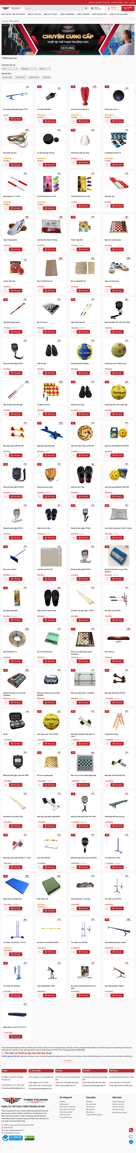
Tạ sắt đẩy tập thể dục (46, 153)
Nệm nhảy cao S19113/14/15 (14, 1027)
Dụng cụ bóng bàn (67, 14)
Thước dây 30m (77, 240)
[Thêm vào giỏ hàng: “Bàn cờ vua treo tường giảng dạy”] (73, 785)
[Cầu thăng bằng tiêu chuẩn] (119, 928)
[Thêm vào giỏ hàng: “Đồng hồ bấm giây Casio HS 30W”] (5, 785)
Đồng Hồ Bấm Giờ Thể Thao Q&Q (117, 322)
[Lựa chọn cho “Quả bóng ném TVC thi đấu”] (39, 744)
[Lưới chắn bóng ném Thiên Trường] (119, 514)
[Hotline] (129, 1130)
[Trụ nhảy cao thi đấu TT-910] (17, 928)
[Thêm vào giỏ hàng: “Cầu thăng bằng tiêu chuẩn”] (107, 952)
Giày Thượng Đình (10, 240)
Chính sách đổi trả (65, 1114)
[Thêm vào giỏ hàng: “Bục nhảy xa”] (107, 661)
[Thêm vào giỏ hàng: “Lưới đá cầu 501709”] (39, 579)
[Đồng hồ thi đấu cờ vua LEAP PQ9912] (119, 555)
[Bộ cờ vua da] (51, 308)
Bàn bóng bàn (90, 1109)
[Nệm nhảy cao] (51, 885)
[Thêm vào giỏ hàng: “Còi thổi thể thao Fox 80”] (73, 206)
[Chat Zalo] (129, 1136)
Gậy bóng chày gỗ (78, 322)
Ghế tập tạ (89, 1101)
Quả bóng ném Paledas (80, 363)
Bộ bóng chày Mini (10, 611)
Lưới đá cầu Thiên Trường (47, 240)
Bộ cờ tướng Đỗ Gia (78, 281)
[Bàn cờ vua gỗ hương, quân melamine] (85, 638)
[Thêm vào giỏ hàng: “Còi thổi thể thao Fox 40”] (39, 208)
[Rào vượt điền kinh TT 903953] (85, 679)
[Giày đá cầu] (51, 350)
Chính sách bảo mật (66, 1117)
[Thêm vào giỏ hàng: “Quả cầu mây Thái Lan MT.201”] (73, 455)
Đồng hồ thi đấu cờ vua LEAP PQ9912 (116, 570)
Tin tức (126, 2)
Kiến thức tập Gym (118, 1104)
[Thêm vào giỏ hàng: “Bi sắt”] (5, 744)
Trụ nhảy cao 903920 (11, 986)
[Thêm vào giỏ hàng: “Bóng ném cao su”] (107, 121)
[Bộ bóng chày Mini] (17, 597)
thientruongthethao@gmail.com (14, 1130)
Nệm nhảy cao (42, 899)
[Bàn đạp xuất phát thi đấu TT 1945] (17, 844)
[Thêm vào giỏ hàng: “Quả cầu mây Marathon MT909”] (107, 455)
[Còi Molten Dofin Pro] (119, 139)
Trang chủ (5, 21)
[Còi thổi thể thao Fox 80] (85, 182)
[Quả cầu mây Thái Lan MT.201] (85, 432)
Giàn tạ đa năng (91, 1104)
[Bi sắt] (17, 720)
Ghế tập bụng (90, 1107)
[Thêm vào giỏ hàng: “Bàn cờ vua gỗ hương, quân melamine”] (73, 661)
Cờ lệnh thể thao (43, 405)
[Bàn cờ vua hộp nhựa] (119, 226)
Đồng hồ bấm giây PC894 (13, 363)
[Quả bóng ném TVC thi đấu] (51, 720)
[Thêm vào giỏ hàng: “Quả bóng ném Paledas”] (73, 373)
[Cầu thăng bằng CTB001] (119, 972)
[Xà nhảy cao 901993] (119, 597)
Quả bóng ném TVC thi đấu (47, 734)
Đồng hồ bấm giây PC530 (80, 569)
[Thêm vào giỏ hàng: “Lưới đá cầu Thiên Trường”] (39, 249)
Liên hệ (132, 2)
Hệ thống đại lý (64, 1104)
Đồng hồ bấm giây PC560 (80, 528)
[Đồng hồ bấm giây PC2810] (17, 473)
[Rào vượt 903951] (51, 844)
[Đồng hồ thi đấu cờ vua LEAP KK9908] (51, 679)
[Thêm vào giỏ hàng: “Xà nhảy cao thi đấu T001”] (5, 826)
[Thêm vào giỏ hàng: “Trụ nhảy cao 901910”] (107, 908)
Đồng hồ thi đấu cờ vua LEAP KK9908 (48, 694)
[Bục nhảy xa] (119, 638)
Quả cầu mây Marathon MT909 (117, 446)
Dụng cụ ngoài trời (99, 14)
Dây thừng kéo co (10, 652)
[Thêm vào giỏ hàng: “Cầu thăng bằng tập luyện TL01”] (5, 119)
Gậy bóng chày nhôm (11, 322)
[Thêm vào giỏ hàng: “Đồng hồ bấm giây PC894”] (5, 373)
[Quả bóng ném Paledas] (85, 350)
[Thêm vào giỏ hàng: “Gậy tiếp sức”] (107, 206)
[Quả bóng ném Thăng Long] (119, 350)
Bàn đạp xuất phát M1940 (13, 446)
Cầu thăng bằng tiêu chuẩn (115, 942)
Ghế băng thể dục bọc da (114, 817)
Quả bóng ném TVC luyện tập (116, 405)
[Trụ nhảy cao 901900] (85, 928)
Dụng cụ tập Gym (34, 14)
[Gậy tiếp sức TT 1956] (17, 182)
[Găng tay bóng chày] (51, 473)
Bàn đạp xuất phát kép (46, 446)
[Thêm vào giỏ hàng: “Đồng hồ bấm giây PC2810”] (5, 496)
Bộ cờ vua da (42, 322)
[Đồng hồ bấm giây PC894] (17, 350)
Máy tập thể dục (18, 14)
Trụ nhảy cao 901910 (113, 899)
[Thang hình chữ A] (119, 720)
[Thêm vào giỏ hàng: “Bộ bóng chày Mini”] (5, 620)
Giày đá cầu (41, 363)
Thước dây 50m (9, 281)
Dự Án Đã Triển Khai (116, 2)
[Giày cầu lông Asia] (119, 267)
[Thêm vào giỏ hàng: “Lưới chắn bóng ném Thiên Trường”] (107, 538)
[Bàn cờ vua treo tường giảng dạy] (85, 761)
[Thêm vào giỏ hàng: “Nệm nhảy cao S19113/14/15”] (5, 1037)
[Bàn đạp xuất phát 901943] (119, 679)
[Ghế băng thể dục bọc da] (119, 803)
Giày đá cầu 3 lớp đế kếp (46, 611)
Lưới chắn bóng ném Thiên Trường (118, 528)
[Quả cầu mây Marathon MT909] (119, 432)
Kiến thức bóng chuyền (120, 1112)
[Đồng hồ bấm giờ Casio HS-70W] (85, 803)
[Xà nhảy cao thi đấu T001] (17, 803)
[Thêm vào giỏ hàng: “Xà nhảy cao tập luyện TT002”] (73, 620)
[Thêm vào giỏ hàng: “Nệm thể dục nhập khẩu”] (5, 908)
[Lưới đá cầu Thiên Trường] (51, 226)
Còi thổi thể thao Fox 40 (46, 196)
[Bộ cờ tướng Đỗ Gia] (85, 267)
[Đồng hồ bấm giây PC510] (17, 514)
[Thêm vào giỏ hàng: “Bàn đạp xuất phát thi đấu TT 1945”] (5, 867)
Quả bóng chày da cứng (80, 153)
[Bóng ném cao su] (119, 96)
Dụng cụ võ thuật (50, 14)
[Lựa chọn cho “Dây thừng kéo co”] (5, 661)
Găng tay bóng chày (45, 487)
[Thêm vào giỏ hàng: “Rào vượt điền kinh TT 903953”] (73, 702)
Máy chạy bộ (6, 14)
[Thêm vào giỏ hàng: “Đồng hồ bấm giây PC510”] (5, 538)
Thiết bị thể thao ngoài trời (94, 1114)
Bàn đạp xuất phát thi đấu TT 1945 (16, 858)
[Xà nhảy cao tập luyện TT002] (85, 597)
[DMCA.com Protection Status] (30, 1138)
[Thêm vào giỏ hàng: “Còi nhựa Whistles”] (39, 121)
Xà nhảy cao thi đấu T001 (13, 817)
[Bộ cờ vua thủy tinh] (51, 638)
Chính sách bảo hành (66, 1112)
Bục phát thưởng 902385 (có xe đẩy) (83, 987)
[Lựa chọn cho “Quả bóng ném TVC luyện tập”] (107, 414)
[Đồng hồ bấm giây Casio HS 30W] (17, 761)
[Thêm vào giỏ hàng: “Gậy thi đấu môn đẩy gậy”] (5, 414)
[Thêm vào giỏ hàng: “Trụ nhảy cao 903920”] (5, 995)
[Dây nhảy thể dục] (17, 139)
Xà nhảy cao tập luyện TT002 (82, 611)
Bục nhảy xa (109, 652)
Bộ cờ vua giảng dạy (45, 775)
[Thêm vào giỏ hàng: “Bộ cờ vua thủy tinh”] (39, 661)
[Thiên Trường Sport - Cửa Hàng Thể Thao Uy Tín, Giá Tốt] (11, 8)
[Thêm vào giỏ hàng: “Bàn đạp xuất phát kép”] (39, 455)
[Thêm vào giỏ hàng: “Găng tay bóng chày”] (39, 496)
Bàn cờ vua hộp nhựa (113, 240)
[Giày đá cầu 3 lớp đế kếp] (51, 597)
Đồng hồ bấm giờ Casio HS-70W (83, 817)
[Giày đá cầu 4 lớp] (51, 514)
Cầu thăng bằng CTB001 (114, 986)
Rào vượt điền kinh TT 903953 (82, 693)
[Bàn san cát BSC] (17, 555)
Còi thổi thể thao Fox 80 (80, 196)
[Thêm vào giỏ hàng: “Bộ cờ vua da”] (39, 332)
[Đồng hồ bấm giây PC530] (85, 555)
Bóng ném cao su (111, 109)
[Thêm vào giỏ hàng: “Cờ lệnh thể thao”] (39, 414)
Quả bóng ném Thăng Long (115, 363)
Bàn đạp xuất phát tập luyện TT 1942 (83, 735)
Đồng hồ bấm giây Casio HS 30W (15, 775)
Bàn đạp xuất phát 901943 (115, 693)
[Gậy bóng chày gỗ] (85, 308)
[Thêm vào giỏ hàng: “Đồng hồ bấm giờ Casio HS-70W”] (73, 826)
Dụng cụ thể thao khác (119, 14)
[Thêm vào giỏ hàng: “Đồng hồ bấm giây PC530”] (73, 579)
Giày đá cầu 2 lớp (77, 405)
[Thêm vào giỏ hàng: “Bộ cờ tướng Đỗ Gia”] (73, 290)
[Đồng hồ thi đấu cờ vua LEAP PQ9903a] (17, 679)
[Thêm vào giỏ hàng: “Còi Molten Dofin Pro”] (107, 165)
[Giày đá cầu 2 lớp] (85, 391)
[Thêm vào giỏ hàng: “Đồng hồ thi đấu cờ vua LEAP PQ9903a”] (5, 702)
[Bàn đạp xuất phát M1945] (119, 761)
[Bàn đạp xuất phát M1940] (17, 432)
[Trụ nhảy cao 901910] (119, 885)
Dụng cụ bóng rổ (83, 14)
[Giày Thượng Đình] (17, 226)
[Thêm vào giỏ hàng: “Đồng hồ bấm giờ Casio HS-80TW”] (73, 867)
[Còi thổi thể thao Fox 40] (51, 182)
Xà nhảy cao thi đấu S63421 (48, 942)
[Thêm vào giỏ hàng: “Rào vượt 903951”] (39, 867)
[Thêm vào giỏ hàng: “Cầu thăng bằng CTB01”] (39, 995)
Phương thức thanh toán (67, 1109)
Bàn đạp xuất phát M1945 (115, 775)
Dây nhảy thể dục (10, 153)
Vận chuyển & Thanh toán (102, 2)
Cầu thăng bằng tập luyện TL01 (15, 109)
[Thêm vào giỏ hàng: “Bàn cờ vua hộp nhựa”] (107, 249)
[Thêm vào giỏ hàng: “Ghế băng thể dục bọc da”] (107, 826)
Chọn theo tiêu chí (8, 65)
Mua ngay (17, 119)
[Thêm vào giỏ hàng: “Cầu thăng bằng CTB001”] (107, 995)
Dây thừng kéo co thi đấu (80, 899)
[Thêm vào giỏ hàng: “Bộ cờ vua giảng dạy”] (39, 785)
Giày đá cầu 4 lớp (43, 528)
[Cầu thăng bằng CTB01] (51, 972)
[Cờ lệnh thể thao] (51, 391)
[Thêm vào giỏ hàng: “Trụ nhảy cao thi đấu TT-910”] (5, 954)
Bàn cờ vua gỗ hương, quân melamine (81, 653)
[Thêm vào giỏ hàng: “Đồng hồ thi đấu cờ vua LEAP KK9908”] (39, 702)
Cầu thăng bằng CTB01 (46, 986)
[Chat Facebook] (129, 1142)
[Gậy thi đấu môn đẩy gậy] (17, 391)
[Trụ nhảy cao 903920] (17, 972)
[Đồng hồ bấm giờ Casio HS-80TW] (85, 844)
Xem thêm (68, 1061)
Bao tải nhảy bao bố (44, 281)
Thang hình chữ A (111, 734)
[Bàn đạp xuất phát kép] (51, 432)
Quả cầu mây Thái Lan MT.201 (82, 446)
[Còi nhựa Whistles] (51, 96)
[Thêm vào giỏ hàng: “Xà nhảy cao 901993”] (107, 620)
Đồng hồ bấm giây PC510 (13, 528)
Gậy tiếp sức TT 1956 (11, 196)
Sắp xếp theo (6, 73)
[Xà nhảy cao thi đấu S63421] (51, 928)
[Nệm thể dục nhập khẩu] (17, 885)
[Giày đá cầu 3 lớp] (85, 473)
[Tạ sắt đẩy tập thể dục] (51, 139)
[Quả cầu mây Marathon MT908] (119, 473)
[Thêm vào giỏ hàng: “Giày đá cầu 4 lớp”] (39, 538)
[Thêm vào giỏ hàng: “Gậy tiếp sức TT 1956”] (5, 208)
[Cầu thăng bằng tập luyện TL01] (17, 96)
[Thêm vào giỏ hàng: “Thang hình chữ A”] (107, 744)
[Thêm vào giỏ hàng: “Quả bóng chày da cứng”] (73, 162)
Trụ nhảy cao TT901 (112, 858)
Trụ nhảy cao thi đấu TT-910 (14, 942)
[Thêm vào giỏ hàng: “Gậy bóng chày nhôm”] (5, 332)
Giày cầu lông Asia (112, 281)
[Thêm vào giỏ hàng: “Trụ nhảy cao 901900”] (73, 952)
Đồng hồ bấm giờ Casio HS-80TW (84, 858)
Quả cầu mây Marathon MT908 (117, 487)
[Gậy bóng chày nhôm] (17, 308)
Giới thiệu (91, 2)
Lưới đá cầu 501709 (45, 569)
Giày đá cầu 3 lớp (77, 487)
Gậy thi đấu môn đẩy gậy (13, 405)
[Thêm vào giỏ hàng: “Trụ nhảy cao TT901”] (107, 867)
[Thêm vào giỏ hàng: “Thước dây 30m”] (73, 249)
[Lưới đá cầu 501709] (51, 555)
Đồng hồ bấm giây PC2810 (13, 487)
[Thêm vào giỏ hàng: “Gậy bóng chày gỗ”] (73, 332)
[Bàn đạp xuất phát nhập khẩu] (51, 803)
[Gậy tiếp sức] (119, 182)
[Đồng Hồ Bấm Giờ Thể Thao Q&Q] (119, 308)
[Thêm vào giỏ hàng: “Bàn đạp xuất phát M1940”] (5, 455)
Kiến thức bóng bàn (119, 1101)
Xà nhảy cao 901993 (113, 611)
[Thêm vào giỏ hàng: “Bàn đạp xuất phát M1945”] (107, 785)
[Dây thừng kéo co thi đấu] (85, 885)
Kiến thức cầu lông (118, 1107)
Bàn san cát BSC (9, 569)
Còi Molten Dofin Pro (113, 153)
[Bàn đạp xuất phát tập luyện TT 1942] (85, 720)
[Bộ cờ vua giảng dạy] (51, 761)
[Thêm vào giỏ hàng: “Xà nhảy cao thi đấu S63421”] (39, 952)
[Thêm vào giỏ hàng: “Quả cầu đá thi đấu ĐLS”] (73, 121)
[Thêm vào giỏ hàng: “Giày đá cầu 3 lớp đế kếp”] (39, 620)
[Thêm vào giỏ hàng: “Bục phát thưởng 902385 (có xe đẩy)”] (73, 995)
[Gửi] (86, 8)
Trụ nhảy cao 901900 (79, 942)
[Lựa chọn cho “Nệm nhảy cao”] (39, 911)
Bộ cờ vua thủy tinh (44, 652)
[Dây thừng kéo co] (17, 638)
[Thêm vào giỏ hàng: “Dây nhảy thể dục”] (5, 165)
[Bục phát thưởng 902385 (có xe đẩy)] (85, 972)
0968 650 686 (8, 1127)
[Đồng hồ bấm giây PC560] (85, 514)
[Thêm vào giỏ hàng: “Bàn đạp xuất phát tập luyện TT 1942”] (73, 744)
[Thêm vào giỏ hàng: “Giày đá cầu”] (39, 373)
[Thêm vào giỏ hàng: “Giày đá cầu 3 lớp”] (73, 496)
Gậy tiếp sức (109, 196)
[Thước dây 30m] (85, 226)
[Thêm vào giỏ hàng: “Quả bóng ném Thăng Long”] (107, 373)
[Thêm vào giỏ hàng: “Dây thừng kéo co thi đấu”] (73, 908)
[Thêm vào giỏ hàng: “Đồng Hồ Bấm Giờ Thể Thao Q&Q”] (107, 332)
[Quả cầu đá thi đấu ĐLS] (85, 96)
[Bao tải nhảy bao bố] (51, 267)
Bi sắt (5, 734)
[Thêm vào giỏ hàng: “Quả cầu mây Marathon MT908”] (107, 496)
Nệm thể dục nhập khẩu (12, 899)
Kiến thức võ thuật (118, 1109)
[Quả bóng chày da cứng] (85, 139)
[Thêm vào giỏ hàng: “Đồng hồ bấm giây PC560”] (73, 538)
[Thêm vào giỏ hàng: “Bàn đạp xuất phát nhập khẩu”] (39, 826)
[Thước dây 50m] (17, 267)
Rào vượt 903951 (43, 858)
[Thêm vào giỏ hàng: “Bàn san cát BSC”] (5, 579)
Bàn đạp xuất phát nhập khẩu (48, 817)
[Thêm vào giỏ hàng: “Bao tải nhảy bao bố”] (39, 290)
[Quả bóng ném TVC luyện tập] (119, 391)
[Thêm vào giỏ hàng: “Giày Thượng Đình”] (5, 249)
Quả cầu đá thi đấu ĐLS (80, 109)
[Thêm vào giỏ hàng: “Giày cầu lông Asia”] (107, 290)
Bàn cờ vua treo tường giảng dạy (83, 775)
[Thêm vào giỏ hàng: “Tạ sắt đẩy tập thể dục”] (39, 165)
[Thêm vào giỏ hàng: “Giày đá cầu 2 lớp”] (73, 414)
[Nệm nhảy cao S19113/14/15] (17, 1013)
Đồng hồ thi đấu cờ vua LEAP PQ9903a (14, 694)
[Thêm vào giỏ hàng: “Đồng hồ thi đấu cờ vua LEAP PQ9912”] (107, 579)
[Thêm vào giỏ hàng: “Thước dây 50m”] (5, 290)
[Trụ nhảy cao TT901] (119, 844)
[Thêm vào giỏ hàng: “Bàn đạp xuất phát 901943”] (107, 702)
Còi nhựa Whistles (44, 109)
